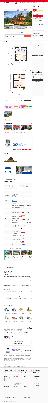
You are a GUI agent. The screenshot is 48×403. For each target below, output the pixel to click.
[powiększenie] (30, 44)
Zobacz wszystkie (30, 123)
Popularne (17, 4)
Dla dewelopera (39, 4)
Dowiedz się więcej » (14, 203)
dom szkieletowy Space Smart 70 (24, 256)
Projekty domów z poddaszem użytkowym (8, 379)
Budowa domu (19, 2)
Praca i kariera (35, 392)
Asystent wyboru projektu (26, 379)
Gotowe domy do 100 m (16, 380)
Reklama (35, 391)
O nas (34, 388)
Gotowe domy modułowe (16, 377)
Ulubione (25, 377)
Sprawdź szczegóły (29, 216)
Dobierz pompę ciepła (28, 232)
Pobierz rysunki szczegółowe (38, 55)
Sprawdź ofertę (28, 212)
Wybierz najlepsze (29, 222)
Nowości (15, 4)
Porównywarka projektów (26, 378)
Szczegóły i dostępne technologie (17, 149)
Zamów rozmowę (41, 35)
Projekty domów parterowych (7, 378)
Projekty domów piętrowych (7, 380)
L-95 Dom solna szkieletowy (8, 117)
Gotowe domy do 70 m (16, 379)
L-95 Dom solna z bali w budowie (10, 328)
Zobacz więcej (28, 225)
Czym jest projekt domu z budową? (17, 383)
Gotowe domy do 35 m (16, 378)
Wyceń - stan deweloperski (27, 149)
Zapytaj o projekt (39, 17)
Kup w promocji (38, 15)
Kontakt (42, 4)
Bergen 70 (8, 256)
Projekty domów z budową (17, 384)
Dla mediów (35, 393)
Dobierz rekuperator (28, 244)
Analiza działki (32, 4)
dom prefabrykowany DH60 (16, 256)
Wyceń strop (28, 219)
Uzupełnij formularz (28, 350)
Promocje (25, 4)
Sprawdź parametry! (28, 238)
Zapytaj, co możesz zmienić (38, 81)
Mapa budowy (25, 381)
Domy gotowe (23, 2)
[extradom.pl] (7, 2)
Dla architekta (35, 4)
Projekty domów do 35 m (7, 381)
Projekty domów (6, 376)
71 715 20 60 (35, 2)
